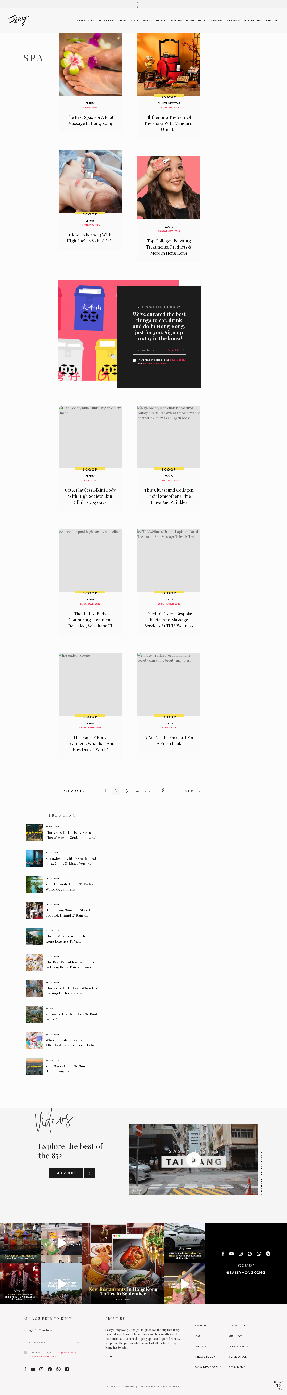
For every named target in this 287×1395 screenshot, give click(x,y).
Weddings (233, 20)
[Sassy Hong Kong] (18, 20)
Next (190, 791)
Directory (272, 20)
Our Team (235, 1336)
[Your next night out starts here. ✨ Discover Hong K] (20, 1243)
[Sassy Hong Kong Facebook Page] (223, 1254)
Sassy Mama (237, 1367)
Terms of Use (238, 1357)
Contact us (237, 1325)
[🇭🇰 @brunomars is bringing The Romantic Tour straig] (20, 1283)
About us (201, 1325)
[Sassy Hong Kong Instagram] (241, 1254)
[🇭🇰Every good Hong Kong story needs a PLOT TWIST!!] (61, 1243)
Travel (122, 20)
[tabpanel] (62, 833)
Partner (200, 1346)
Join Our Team (239, 1346)
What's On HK (85, 20)
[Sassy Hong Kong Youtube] (231, 1254)
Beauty (147, 20)
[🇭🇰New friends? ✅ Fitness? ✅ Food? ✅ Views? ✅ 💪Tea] (61, 1283)
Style (134, 20)
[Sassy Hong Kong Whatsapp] (259, 1254)
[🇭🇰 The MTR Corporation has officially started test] (184, 1243)
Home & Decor (195, 20)
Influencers (252, 20)
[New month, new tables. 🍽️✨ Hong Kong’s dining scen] (123, 1263)
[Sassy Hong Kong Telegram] (268, 1254)
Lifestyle (216, 20)
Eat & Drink (106, 20)
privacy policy (177, 360)
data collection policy (154, 363)
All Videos (66, 1173)
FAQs (198, 1336)
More (109, 1356)
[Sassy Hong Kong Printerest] (250, 1254)
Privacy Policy (205, 1357)
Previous (73, 791)
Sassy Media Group (208, 1367)
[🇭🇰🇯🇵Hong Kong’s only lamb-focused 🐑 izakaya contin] (184, 1283)
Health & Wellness (169, 20)
